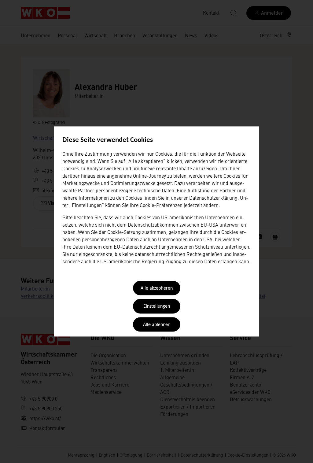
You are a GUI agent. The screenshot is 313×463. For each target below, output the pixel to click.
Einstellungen (156, 306)
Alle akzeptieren (157, 288)
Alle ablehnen (156, 324)
